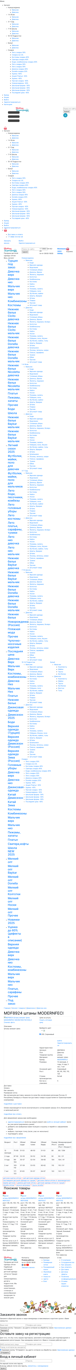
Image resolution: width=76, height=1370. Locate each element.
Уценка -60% (17, 74)
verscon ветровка (23, 1185)
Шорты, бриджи (36, 296)
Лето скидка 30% (19, 52)
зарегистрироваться (16, 1122)
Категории (8, 104)
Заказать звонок (28, 1267)
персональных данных (62, 1328)
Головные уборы (36, 270)
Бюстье (61, 688)
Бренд (6, 95)
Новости (46, 1277)
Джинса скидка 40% (20, 69)
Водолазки (34, 267)
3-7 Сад (25, 471)
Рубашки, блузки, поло (38, 733)
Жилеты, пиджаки (37, 274)
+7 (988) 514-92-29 (15, 237)
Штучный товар (36, 305)
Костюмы (33, 282)
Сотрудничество (67, 1262)
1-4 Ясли (25, 364)
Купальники (34, 348)
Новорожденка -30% (20, 83)
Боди (32, 263)
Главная (7, 1008)
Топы (60, 691)
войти (59, 1041)
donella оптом (8, 1185)
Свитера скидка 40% (20, 59)
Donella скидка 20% (19, 71)
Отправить (5, 1353)
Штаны (32, 298)
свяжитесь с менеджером (38, 1366)
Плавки (32, 300)
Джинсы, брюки (36, 272)
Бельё (52, 662)
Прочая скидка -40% (20, 81)
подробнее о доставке (13, 1104)
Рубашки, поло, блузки (38, 338)
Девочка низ (42, 1008)
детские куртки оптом (12, 1178)
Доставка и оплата (15, 234)
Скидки (25, 759)
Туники (32, 355)
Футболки (62, 674)
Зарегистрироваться (12, 102)
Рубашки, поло (35, 291)
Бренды (46, 1260)
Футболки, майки (36, 293)
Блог (45, 1281)
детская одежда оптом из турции (51, 1183)
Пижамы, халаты (36, 289)
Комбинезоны (35, 279)
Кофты (32, 284)
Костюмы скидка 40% (20, 57)
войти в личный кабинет (56, 1122)
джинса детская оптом (27, 1183)
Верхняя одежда (36, 265)
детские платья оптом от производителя (54, 1180)
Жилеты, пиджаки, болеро (40, 322)
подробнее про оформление (15, 1138)
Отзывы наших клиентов (64, 1283)
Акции (6, 97)
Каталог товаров (18, 1008)
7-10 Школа (26, 570)
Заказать (4, 1330)
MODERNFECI (62, 1060)
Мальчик (15, 10)
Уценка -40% (17, 78)
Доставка (65, 1269)
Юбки (32, 357)
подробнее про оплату (12, 1114)
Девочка (15, 12)
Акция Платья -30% (19, 76)
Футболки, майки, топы (39, 341)
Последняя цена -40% (20, 93)
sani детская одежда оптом (34, 1178)
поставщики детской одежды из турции (19, 1180)
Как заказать (66, 1265)
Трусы (60, 672)
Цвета (45, 1279)
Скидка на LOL (17, 55)
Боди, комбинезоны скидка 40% (24, 62)
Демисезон (30, 1008)
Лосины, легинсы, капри (39, 350)
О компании (66, 1260)
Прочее (32, 303)
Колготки (33, 277)
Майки (60, 669)
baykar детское (9, 1183)
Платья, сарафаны (37, 352)
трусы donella (37, 1185)
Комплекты (62, 667)
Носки (32, 286)
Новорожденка (28, 258)
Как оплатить (66, 1267)
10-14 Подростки (28, 662)
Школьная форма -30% (21, 85)
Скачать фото (9, 1022)
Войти (6, 100)
